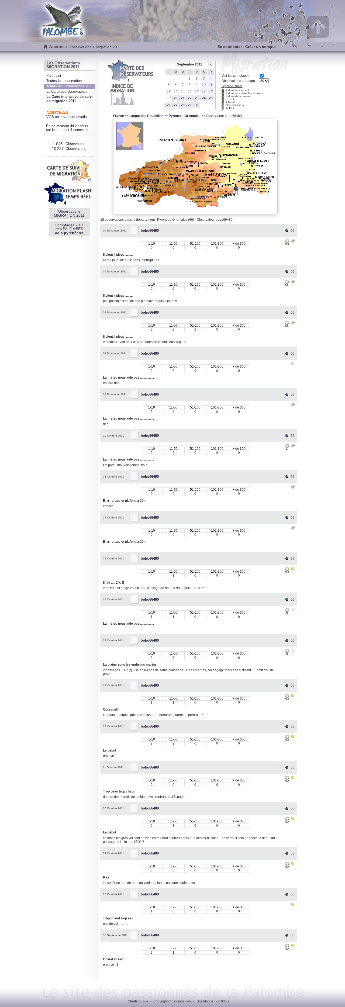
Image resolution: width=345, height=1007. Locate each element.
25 (211, 98)
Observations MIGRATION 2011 (69, 213)
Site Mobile (205, 1001)
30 (197, 105)
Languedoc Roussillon (146, 116)
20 (176, 98)
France (118, 116)
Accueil (56, 46)
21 (183, 98)
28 (183, 105)
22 (190, 98)
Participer (53, 76)
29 (190, 105)
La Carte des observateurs (67, 91)
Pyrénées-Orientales (185, 116)
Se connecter (230, 46)
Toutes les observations (65, 81)
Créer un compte (260, 46)
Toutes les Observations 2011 (69, 86)
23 (197, 98)
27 (176, 105)
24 (204, 98)
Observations (80, 47)
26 (169, 105)
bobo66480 (233, 116)
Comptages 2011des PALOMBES (69, 229)
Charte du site (138, 1001)
